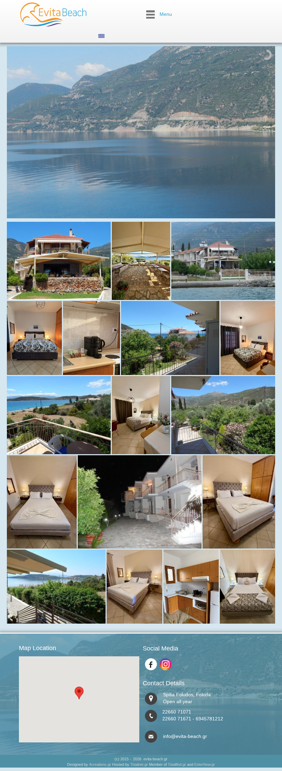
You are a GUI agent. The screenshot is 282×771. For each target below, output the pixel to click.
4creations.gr (100, 764)
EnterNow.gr (204, 764)
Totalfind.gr (177, 764)
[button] (79, 693)
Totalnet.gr (139, 764)
